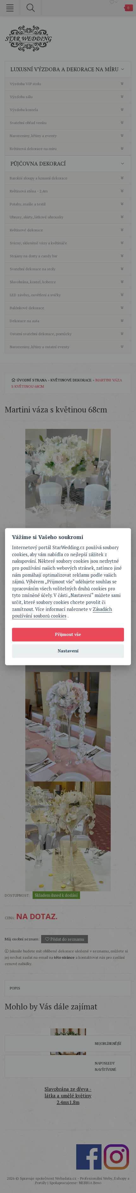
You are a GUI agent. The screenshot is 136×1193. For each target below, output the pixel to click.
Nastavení (68, 651)
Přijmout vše (68, 634)
